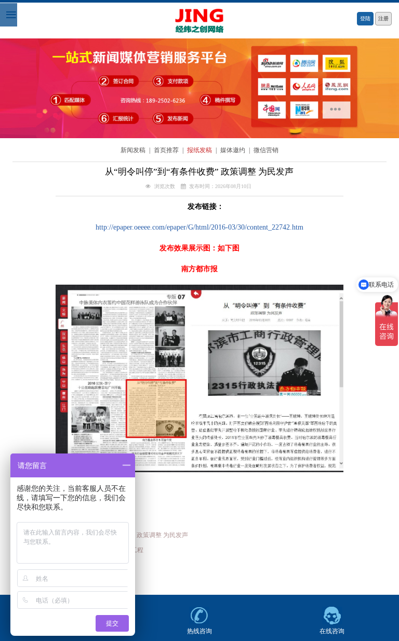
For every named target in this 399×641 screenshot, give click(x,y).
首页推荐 (167, 150)
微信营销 (266, 150)
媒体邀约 (233, 150)
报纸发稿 (200, 150)
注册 (383, 18)
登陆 (365, 18)
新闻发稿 (134, 150)
